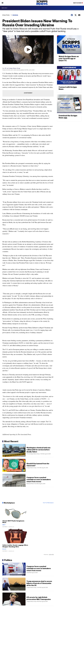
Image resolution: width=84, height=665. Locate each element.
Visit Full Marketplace (48, 502)
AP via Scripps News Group (12, 68)
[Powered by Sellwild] (51, 554)
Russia (15, 15)
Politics (6, 15)
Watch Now (77, 3)
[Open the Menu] (2, 3)
